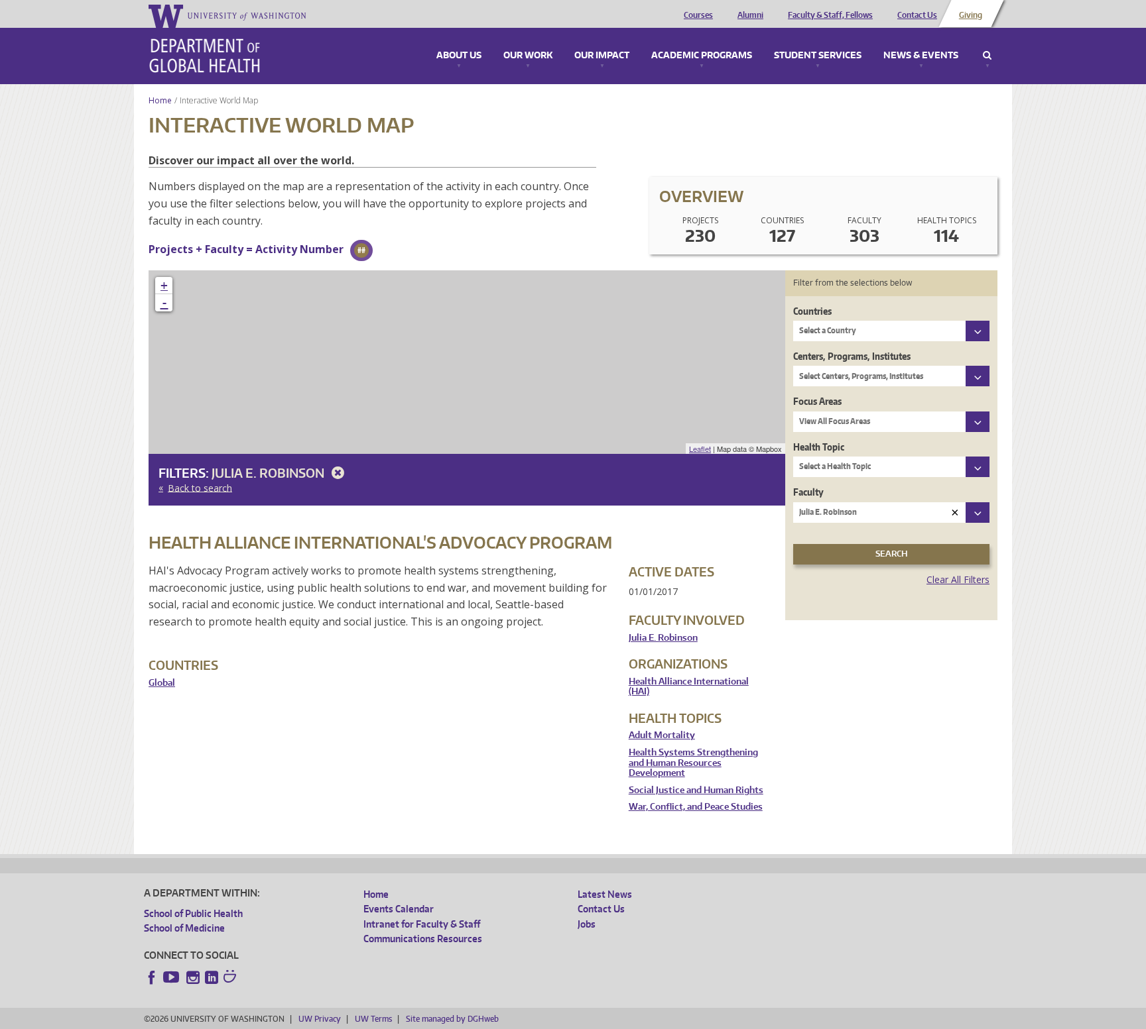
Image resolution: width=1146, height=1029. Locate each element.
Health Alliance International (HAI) (689, 687)
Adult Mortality (662, 735)
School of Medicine (184, 928)
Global (162, 683)
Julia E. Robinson (269, 472)
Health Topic (818, 447)
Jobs (587, 924)
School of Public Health (193, 913)
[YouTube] (172, 977)
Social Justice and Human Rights (696, 790)
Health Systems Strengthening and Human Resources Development (693, 762)
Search (987, 55)
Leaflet (700, 448)
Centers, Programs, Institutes (852, 356)
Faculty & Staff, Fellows (830, 15)
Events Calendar (398, 908)
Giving (970, 15)
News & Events (920, 55)
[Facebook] (152, 977)
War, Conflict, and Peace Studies (696, 807)
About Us (458, 55)
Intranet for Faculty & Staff (421, 924)
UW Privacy (319, 1019)
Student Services (817, 55)
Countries (812, 311)
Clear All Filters (957, 579)
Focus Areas (817, 401)
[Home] (205, 55)
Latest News (605, 894)
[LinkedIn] (212, 977)
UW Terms (373, 1019)
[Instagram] (193, 977)
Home (160, 100)
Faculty (808, 492)
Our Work (527, 55)
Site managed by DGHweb (452, 1019)
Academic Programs (701, 55)
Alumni (750, 15)
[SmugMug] (231, 978)
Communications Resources (422, 938)
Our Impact (601, 55)
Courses (698, 15)
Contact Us (917, 15)
